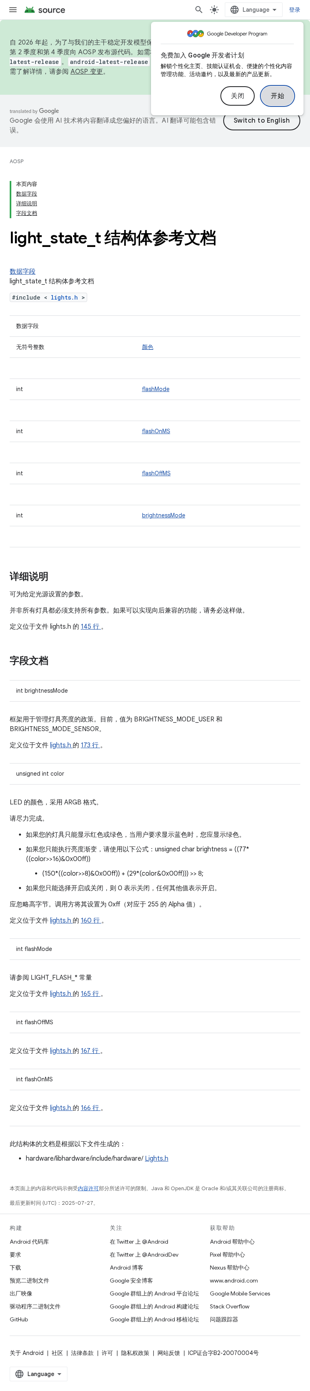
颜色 (147, 347)
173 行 (90, 745)
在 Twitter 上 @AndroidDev (144, 1254)
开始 (277, 96)
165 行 (91, 994)
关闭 (237, 96)
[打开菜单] (13, 9)
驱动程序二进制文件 (35, 1306)
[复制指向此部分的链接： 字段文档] (59, 661)
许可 (107, 1353)
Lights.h (156, 1159)
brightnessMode (163, 515)
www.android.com (234, 1280)
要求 (15, 1254)
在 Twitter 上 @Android (139, 1241)
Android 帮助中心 (232, 1241)
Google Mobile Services (240, 1293)
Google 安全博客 (131, 1280)
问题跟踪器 (224, 1319)
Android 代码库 (29, 1241)
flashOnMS (156, 431)
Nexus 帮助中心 (229, 1267)
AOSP (16, 161)
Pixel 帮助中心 (227, 1254)
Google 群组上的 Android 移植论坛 (154, 1319)
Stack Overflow (229, 1306)
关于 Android (27, 1353)
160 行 (91, 921)
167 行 (90, 1051)
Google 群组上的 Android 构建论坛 (154, 1306)
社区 (57, 1353)
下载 (15, 1267)
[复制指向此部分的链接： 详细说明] (59, 577)
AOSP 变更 (87, 72)
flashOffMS (156, 473)
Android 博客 (126, 1267)
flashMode (156, 389)
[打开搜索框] (199, 10)
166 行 (91, 1108)
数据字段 (23, 272)
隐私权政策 (135, 1353)
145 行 (91, 627)
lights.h (66, 297)
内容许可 (88, 1188)
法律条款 (82, 1353)
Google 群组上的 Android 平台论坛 (154, 1293)
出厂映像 (21, 1293)
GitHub (19, 1319)
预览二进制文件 (29, 1280)
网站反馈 (168, 1353)
